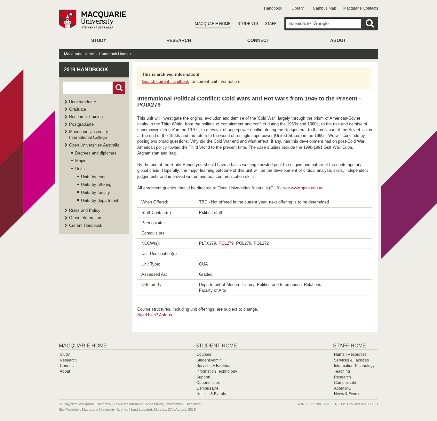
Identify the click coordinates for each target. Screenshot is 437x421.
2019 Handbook (86, 70)
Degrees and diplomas (95, 153)
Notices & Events (211, 394)
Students (247, 24)
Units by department (99, 200)
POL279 (226, 243)
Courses (203, 354)
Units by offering (96, 184)
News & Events (347, 394)
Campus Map (324, 8)
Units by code (94, 176)
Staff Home (349, 345)
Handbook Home (114, 54)
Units (80, 168)
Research (178, 40)
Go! (119, 88)
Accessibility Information (164, 404)
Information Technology (216, 371)
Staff (270, 24)
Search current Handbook (165, 81)
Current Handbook (85, 225)
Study (98, 40)
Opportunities (208, 382)
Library (297, 8)
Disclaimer (194, 404)
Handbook (273, 8)
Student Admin (209, 360)
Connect (258, 40)
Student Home (216, 345)
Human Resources (350, 354)
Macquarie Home (213, 24)
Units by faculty (95, 192)
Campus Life (207, 388)
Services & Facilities (213, 365)
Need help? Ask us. (155, 315)
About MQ (342, 388)
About (338, 40)
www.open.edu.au (307, 188)
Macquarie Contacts (360, 8)
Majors (81, 160)
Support (203, 377)
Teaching (342, 371)
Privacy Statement (128, 404)
